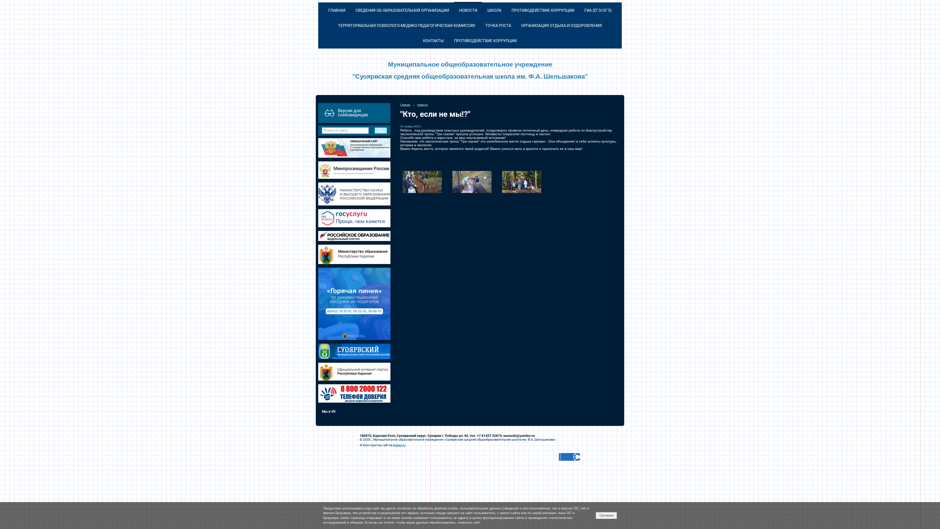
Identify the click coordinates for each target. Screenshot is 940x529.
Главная (336, 10)
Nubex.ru (399, 445)
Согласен (606, 515)
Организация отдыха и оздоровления (561, 25)
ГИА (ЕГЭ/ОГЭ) (598, 10)
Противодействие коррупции (543, 10)
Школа (494, 10)
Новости (468, 10)
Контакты (433, 40)
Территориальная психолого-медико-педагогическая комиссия (406, 25)
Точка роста (498, 25)
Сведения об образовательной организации (402, 10)
